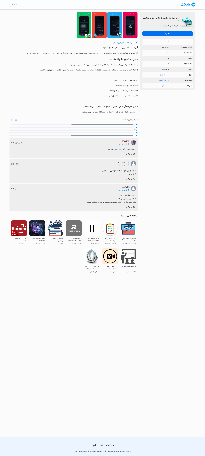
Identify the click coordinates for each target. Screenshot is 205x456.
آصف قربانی (165, 85)
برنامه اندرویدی (164, 74)
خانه (136, 42)
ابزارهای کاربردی (164, 80)
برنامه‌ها (129, 42)
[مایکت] (188, 6)
